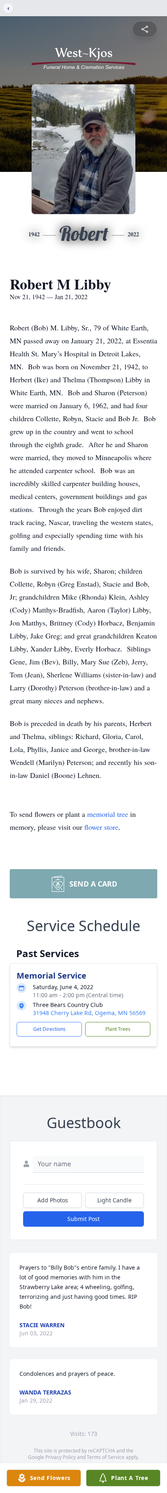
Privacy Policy (60, 1457)
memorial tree (107, 814)
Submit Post (83, 1219)
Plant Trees (118, 1029)
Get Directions (49, 1029)
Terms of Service (105, 1457)
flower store (101, 827)
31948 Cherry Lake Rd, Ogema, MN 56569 (89, 1013)
